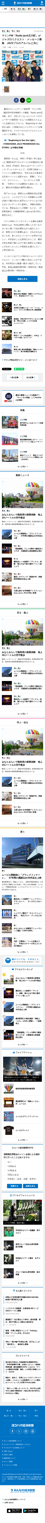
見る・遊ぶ (21, 9)
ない (10, 1162)
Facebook (12, 1431)
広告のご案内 (8, 1455)
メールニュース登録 (10, 1465)
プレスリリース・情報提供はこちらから (17, 1444)
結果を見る (30, 1186)
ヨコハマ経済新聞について (13, 1441)
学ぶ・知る (16, 31)
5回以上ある (13, 1174)
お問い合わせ (8, 1451)
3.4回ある (12, 1170)
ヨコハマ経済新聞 (22, 3)
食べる (13, 9)
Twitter (19, 1431)
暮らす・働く (38, 9)
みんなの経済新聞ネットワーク (22, 1491)
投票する (14, 1186)
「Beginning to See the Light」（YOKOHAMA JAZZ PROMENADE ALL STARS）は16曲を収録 (21, 144)
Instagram (25, 1431)
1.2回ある (12, 1166)
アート (15, 47)
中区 (4, 47)
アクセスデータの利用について (14, 1448)
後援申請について (10, 1458)
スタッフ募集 (8, 1461)
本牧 (9, 47)
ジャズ (22, 47)
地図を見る (23, 279)
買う (29, 9)
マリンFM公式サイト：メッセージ (19, 360)
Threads (32, 1431)
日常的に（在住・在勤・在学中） (23, 1179)
